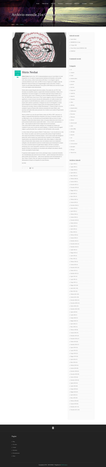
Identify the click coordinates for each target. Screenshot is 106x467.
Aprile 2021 (73, 288)
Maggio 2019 (73, 356)
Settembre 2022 (74, 246)
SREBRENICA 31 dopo (75, 42)
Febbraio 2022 (73, 261)
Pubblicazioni (68, 3)
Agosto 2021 (73, 276)
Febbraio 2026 (73, 178)
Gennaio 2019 (73, 368)
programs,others (74, 108)
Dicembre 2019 (74, 335)
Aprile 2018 (73, 394)
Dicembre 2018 (74, 371)
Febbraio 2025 (73, 199)
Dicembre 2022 (74, 240)
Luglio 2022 (73, 249)
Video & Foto (45, 3)
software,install (74, 122)
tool (71, 137)
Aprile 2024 (73, 211)
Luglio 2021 (73, 279)
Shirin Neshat (30, 72)
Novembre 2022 (74, 243)
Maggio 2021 (73, 285)
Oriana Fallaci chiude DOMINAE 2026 (79, 48)
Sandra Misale (73, 39)
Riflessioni (76, 3)
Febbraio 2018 (73, 400)
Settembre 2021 (74, 273)
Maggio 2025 (73, 190)
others (72, 102)
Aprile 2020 (73, 323)
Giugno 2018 (73, 389)
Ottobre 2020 (73, 306)
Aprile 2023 (73, 229)
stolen (72, 125)
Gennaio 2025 (73, 202)
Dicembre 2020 (74, 300)
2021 (17, 24)
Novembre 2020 (74, 303)
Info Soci (53, 3)
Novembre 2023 (74, 220)
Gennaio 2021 (73, 297)
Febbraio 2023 (73, 234)
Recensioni (73, 114)
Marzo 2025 (73, 196)
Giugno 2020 (73, 317)
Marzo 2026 (73, 175)
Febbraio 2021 (73, 294)
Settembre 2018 (74, 380)
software (72, 120)
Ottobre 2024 (73, 208)
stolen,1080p (73, 128)
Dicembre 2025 (74, 184)
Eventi (37, 3)
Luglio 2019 (73, 350)
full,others (73, 81)
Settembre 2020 (74, 309)
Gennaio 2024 (73, 217)
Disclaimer (15, 450)
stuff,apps (72, 131)
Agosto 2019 (73, 347)
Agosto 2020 (73, 312)
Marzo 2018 (73, 397)
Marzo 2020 (73, 326)
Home (13, 24)
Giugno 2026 (73, 169)
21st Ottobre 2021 (18, 73)
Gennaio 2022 (73, 264)
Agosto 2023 (73, 226)
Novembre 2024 (74, 205)
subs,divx (72, 134)
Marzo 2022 (73, 258)
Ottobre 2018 (73, 377)
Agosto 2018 (73, 383)
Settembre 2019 (74, 344)
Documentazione (16, 453)
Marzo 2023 (73, 232)
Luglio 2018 (73, 386)
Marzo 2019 (73, 362)
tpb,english (73, 146)
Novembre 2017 (74, 409)
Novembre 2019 (74, 338)
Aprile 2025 (73, 193)
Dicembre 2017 (74, 406)
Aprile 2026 (73, 172)
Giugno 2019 (73, 353)
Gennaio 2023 (73, 237)
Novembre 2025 (74, 187)
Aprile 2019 (73, 359)
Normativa (60, 3)
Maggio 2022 (73, 252)
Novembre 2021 (74, 267)
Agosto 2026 (73, 163)
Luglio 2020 (73, 314)
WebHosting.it (64, 464)
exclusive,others (74, 78)
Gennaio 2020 (73, 332)
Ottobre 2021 (73, 270)
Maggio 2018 (73, 392)
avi (71, 69)
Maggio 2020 (73, 320)
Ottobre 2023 (73, 223)
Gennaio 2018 (73, 403)
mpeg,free (73, 96)
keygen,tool (73, 90)
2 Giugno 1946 (74, 45)
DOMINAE (73, 51)
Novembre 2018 (74, 374)
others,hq (72, 105)
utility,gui (72, 149)
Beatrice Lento (26, 168)
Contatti (91, 3)
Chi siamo (84, 3)
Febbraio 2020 (73, 329)
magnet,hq (73, 93)
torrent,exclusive (74, 143)
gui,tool (72, 84)
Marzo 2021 (73, 291)
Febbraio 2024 (73, 214)
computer (72, 72)
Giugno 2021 (73, 282)
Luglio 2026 (73, 166)
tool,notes (72, 140)
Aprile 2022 (73, 255)
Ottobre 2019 (73, 341)
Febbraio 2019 (73, 365)
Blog (14, 441)
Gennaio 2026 (73, 181)
